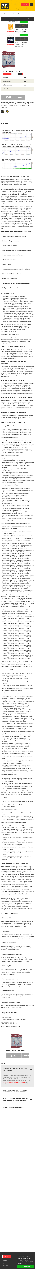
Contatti (4, 1260)
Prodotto (10, 31)
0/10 (8, 74)
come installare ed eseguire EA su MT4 (14, 1082)
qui (25, 1263)
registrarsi (5, 1265)
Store (25, 5)
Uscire (3, 1263)
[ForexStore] (5, 6)
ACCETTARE (25, 1266)
